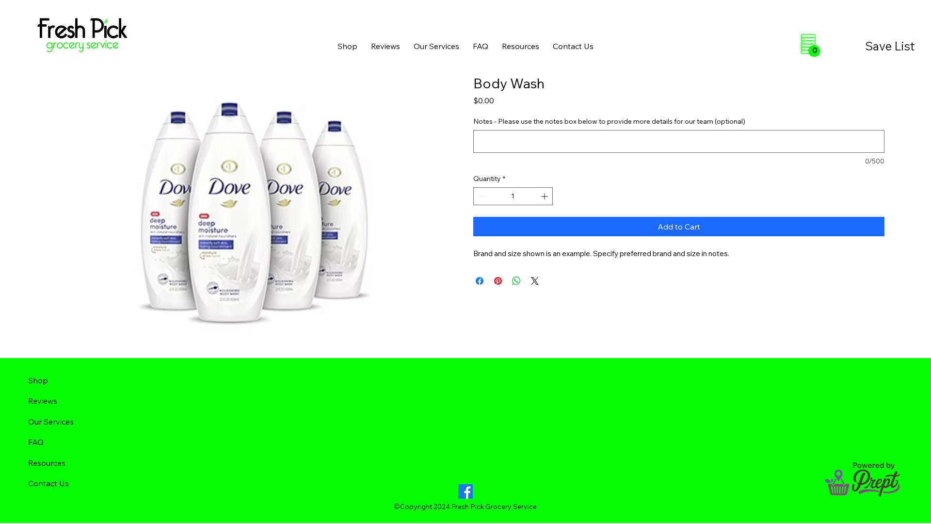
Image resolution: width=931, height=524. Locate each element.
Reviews (42, 401)
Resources (46, 463)
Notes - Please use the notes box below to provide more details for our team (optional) (609, 121)
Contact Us (48, 483)
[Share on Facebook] (479, 281)
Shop (38, 380)
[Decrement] (481, 196)
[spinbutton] (513, 196)
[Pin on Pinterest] (498, 281)
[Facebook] (465, 491)
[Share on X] (535, 281)
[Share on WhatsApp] (516, 281)
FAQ (36, 442)
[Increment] (545, 196)
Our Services (51, 421)
